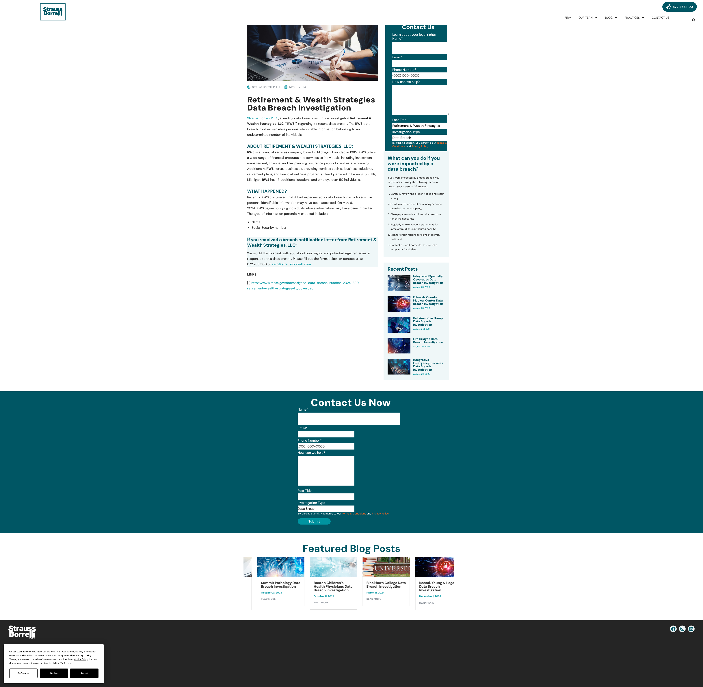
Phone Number (404, 70)
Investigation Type (406, 132)
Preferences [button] (66, 663)
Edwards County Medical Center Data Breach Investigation (428, 301)
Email (397, 57)
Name (397, 38)
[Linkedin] (691, 629)
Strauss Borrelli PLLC (262, 118)
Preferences (23, 673)
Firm (568, 18)
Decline (53, 673)
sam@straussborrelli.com (291, 264)
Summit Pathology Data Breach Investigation (272, 584)
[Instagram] (682, 629)
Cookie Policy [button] (81, 659)
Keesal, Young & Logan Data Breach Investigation (429, 586)
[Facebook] (673, 629)
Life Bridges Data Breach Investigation (428, 340)
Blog (609, 18)
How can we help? (406, 82)
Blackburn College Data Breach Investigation (378, 584)
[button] (694, 20)
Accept (84, 673)
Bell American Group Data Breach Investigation (428, 321)
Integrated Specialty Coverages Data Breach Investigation (428, 279)
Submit (314, 521)
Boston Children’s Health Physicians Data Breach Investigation (325, 586)
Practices (632, 18)
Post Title (399, 120)
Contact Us (660, 18)
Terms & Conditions (354, 513)
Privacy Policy (420, 146)
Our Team (586, 18)
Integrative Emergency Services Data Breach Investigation (428, 364)
